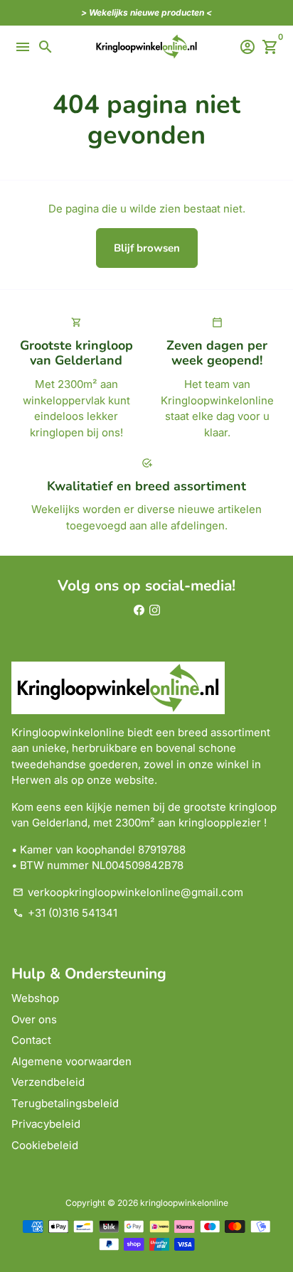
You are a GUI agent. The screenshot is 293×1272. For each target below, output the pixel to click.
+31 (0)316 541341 (65, 913)
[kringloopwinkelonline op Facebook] (139, 610)
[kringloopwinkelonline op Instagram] (154, 610)
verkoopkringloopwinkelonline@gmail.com (128, 892)
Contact (31, 1040)
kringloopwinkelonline (184, 1202)
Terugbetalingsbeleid (65, 1103)
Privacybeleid (45, 1124)
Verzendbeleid (48, 1082)
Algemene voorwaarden (71, 1061)
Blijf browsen (147, 248)
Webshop (35, 998)
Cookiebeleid (44, 1145)
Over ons (34, 1019)
